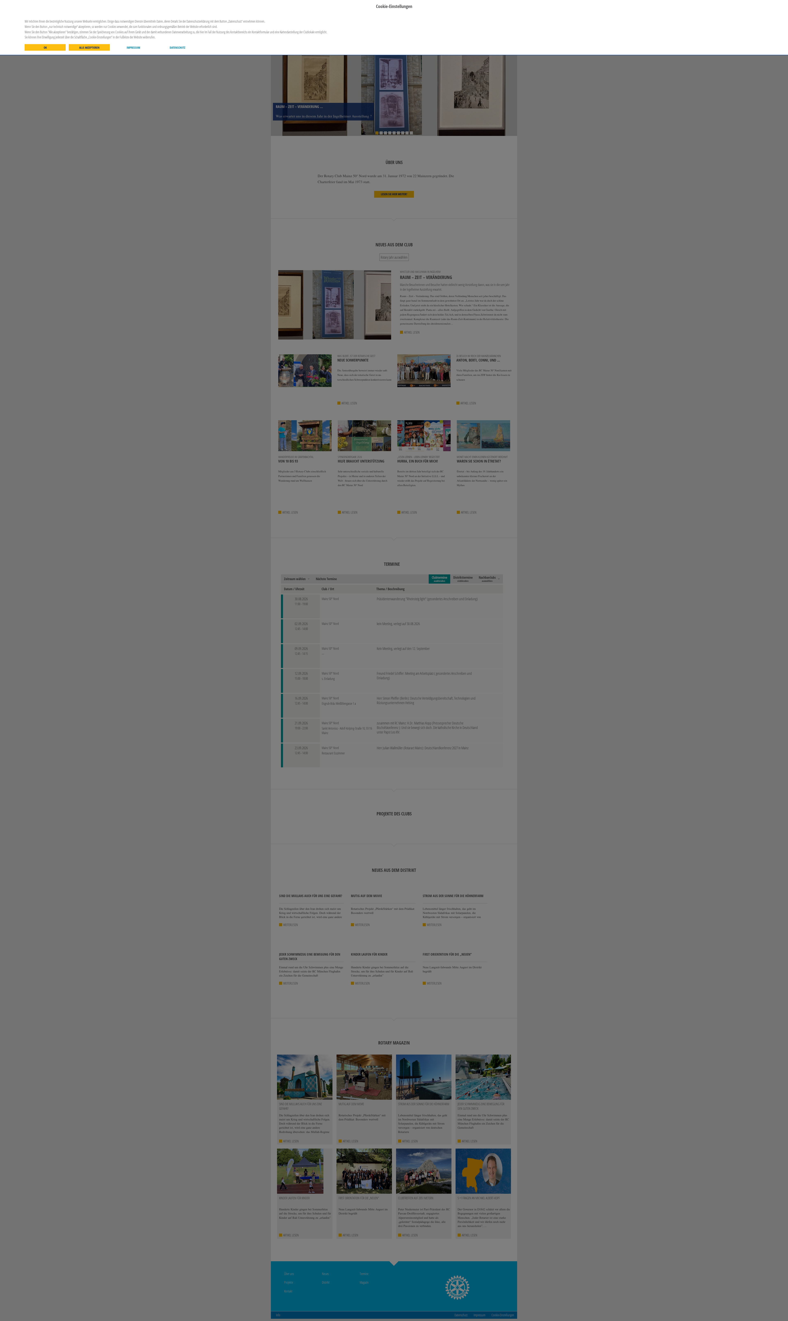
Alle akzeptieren (89, 47)
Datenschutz (177, 47)
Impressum (133, 47)
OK (45, 47)
